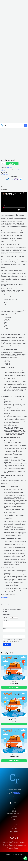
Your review (6, 620)
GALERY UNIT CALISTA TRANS (14, 813)
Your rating (6, 617)
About (14, 807)
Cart (14, 808)
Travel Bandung (9, 169)
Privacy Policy (14, 826)
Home (14, 814)
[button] (25, 858)
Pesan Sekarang (12, 164)
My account (14, 816)
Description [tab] (4, 186)
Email (4, 634)
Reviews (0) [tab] (4, 189)
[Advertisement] (14, 61)
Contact (14, 811)
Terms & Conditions (14, 831)
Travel (11, 167)
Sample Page (14, 817)
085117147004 (16, 792)
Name (4, 628)
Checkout (14, 810)
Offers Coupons (14, 829)
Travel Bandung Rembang (18, 169)
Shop (14, 819)
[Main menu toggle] (25, 125)
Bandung (7, 167)
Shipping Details (14, 828)
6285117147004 (17, 793)
